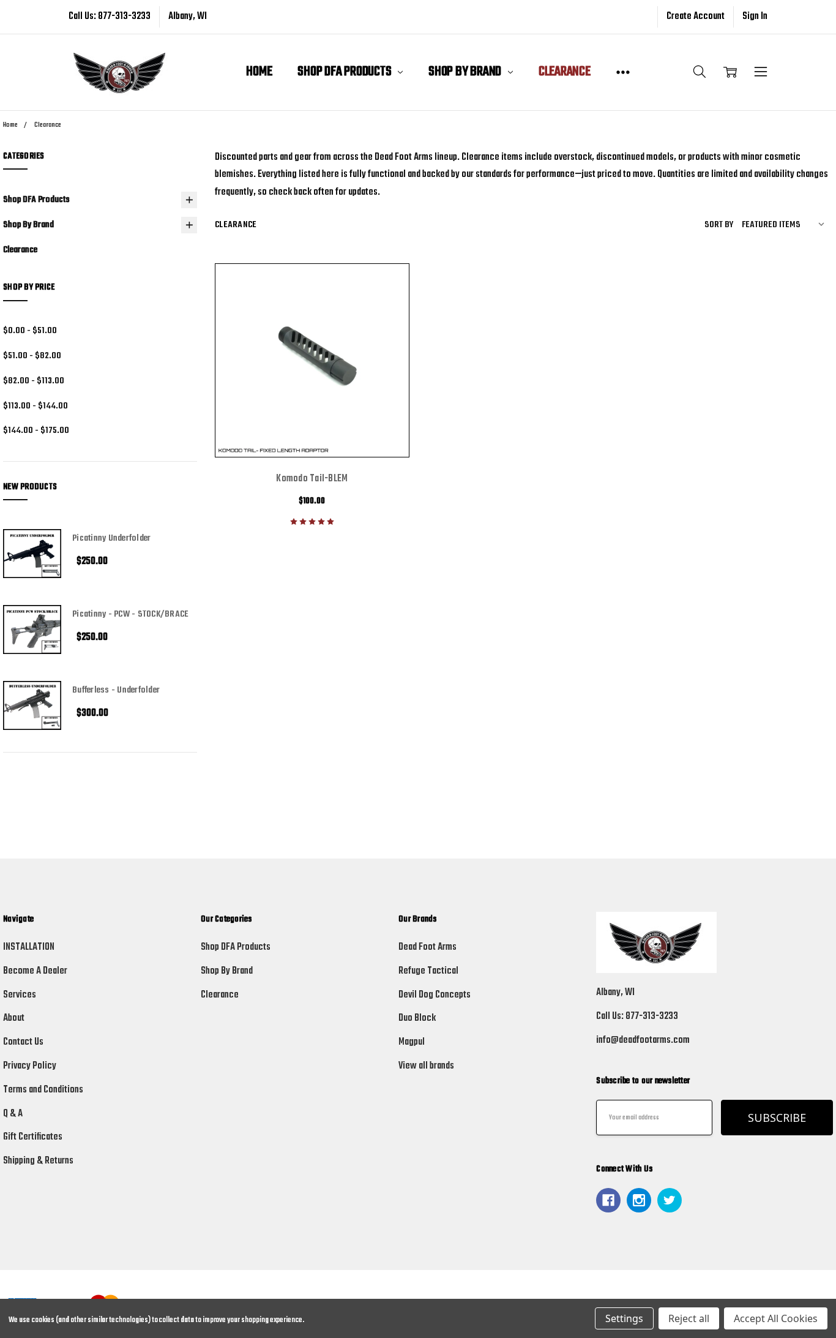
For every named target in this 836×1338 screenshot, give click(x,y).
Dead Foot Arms (427, 947)
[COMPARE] (383, 289)
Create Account (695, 16)
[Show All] (623, 72)
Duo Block (417, 1018)
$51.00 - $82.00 (32, 355)
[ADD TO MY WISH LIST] (383, 311)
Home (259, 71)
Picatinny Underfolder (111, 538)
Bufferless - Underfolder (116, 690)
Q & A (13, 1114)
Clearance (565, 71)
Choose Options (312, 425)
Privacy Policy (29, 1066)
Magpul (411, 1042)
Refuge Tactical (428, 971)
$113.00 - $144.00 (35, 406)
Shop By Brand (466, 71)
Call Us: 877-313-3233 (110, 16)
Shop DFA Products (345, 71)
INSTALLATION (28, 947)
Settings (624, 1318)
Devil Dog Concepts (434, 995)
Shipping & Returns (38, 1161)
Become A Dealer (35, 971)
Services (19, 995)
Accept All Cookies (776, 1318)
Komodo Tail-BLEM (312, 479)
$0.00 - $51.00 (30, 330)
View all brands (426, 1066)
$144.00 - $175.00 (36, 430)
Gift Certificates (32, 1137)
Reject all (688, 1318)
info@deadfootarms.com (643, 1040)
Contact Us (23, 1042)
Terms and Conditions (43, 1090)
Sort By (718, 224)
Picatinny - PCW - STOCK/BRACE (130, 614)
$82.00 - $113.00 (33, 381)
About (13, 1018)
